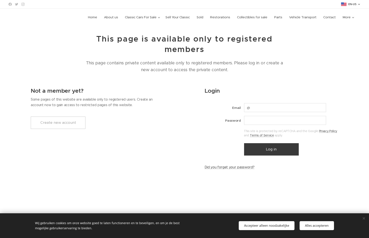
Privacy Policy (328, 131)
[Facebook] (10, 4)
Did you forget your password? (230, 167)
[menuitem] (94, 17)
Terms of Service (262, 135)
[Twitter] (16, 4)
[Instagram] (23, 4)
